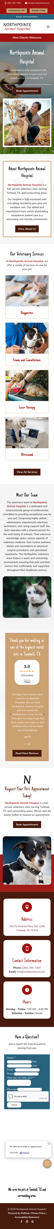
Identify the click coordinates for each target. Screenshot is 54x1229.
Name (11, 1057)
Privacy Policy (38, 1213)
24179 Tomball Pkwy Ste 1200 (27, 926)
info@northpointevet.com (31, 971)
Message (12, 1089)
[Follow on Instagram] (27, 1221)
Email (11, 1069)
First (34, 1061)
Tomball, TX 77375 (27, 930)
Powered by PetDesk (19, 1213)
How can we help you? (20, 1077)
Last (34, 1065)
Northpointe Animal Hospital (25, 185)
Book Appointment (27, 17)
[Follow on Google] (32, 1221)
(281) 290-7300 (31, 967)
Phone (10, 1073)
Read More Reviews (27, 753)
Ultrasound (27, 455)
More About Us (27, 229)
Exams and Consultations (27, 360)
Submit (14, 1105)
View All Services (27, 472)
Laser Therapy (27, 408)
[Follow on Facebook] (21, 1221)
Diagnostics (27, 313)
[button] (47, 1163)
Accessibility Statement (27, 1217)
